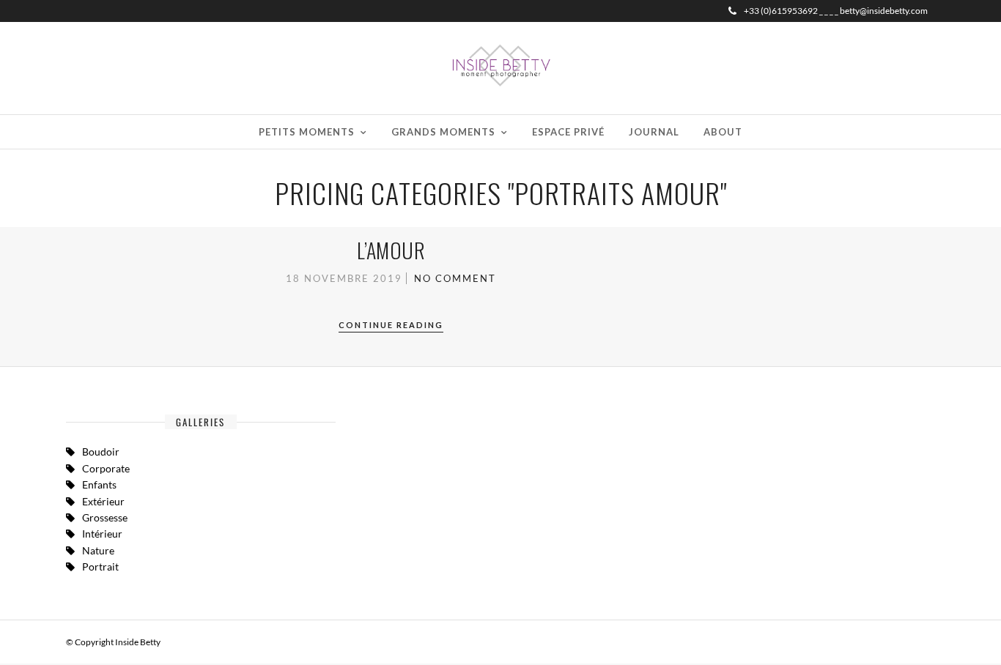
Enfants (99, 484)
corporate (106, 468)
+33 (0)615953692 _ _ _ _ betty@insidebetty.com (836, 10)
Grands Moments (443, 132)
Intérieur (102, 533)
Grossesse (105, 517)
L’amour (391, 250)
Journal (654, 132)
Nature (98, 550)
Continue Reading (391, 325)
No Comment (455, 278)
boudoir (100, 451)
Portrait (100, 566)
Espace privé (568, 132)
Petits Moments (307, 132)
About (722, 132)
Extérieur (103, 501)
